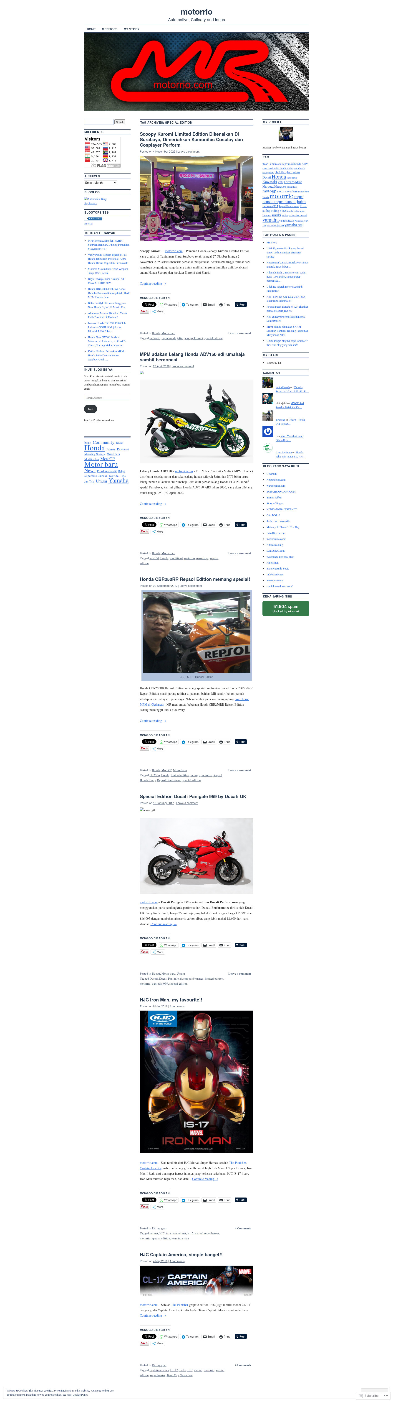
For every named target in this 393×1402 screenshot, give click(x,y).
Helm (182, 1370)
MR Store (110, 29)
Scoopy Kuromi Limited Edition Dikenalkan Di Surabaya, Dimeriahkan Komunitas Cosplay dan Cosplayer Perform (191, 139)
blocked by (290, 610)
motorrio (196, 11)
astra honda (268, 168)
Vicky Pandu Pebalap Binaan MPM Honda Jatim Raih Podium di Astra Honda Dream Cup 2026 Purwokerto (108, 259)
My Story (131, 29)
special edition (213, 338)
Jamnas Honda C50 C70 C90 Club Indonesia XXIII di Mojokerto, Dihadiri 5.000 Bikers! (107, 327)
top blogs (88, 223)
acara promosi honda (289, 164)
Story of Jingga (275, 503)
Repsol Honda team (169, 780)
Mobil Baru (113, 454)
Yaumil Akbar (274, 497)
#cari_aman (269, 164)
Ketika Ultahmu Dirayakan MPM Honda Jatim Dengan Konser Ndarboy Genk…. (106, 355)
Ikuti (90, 409)
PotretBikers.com (276, 533)
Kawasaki (123, 449)
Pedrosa (267, 206)
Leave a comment (188, 151)
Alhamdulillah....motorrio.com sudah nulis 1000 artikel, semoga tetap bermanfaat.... (286, 276)
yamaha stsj (294, 224)
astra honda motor (283, 168)
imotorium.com (275, 580)
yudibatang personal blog (280, 556)
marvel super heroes (207, 1233)
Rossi (303, 206)
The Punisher (237, 1162)
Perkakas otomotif (107, 471)
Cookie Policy (80, 1394)
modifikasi (176, 558)
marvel (198, 1370)
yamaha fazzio (287, 220)
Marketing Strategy (94, 454)
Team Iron (186, 1375)
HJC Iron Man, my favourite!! (171, 999)
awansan (280, 419)
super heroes (157, 1375)
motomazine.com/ (276, 539)
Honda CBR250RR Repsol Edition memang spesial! (196, 579)
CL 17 (174, 1370)
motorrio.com (174, 251)
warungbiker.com (276, 485)
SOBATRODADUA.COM (281, 491)
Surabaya (291, 210)
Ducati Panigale (169, 978)
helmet (154, 1233)
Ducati (156, 973)
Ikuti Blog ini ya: (98, 369)
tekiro (285, 215)
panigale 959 (160, 983)
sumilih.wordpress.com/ (279, 586)
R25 (275, 206)
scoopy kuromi (194, 338)
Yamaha (118, 480)
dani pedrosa (293, 172)
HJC (162, 1233)
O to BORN (273, 515)
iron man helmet (176, 1233)
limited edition (180, 775)
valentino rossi (298, 215)
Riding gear (159, 1228)
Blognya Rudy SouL (278, 568)
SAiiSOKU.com (276, 550)
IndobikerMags (275, 574)
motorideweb (283, 387)
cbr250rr (155, 775)
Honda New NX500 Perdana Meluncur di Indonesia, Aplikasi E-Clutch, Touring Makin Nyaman (107, 341)
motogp (195, 775)
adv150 (154, 558)
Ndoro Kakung (275, 544)
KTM (280, 182)
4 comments (177, 1006)
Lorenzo (289, 182)
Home (91, 29)
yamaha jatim (275, 225)
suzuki (276, 214)
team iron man (180, 1238)
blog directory (90, 203)
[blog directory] (95, 199)
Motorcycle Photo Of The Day (283, 527)
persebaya (202, 558)
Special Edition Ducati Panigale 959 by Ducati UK (193, 796)
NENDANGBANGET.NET (282, 509)
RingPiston (273, 562)
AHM (305, 164)
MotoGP (166, 770)
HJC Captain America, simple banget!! (181, 1254)
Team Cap (173, 1375)
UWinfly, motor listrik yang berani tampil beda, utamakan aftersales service (285, 252)
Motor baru (168, 333)
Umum (181, 973)
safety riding (270, 210)
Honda (156, 333)
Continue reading (153, 283)
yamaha (270, 219)
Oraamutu (272, 473)
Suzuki (102, 476)
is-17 (190, 1233)
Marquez (280, 186)
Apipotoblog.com (276, 479)
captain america (159, 1370)
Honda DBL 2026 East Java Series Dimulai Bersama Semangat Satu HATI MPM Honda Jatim (109, 293)
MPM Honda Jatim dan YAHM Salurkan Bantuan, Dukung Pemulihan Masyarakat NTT (108, 244)
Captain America (150, 1168)
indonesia (292, 177)
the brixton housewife (278, 521)
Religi (121, 471)
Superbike (90, 476)
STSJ (283, 211)
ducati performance (192, 978)
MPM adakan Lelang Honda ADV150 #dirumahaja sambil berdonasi (192, 357)
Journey (110, 449)
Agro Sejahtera (284, 452)
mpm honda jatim (172, 338)
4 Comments (243, 1228)
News (90, 470)
